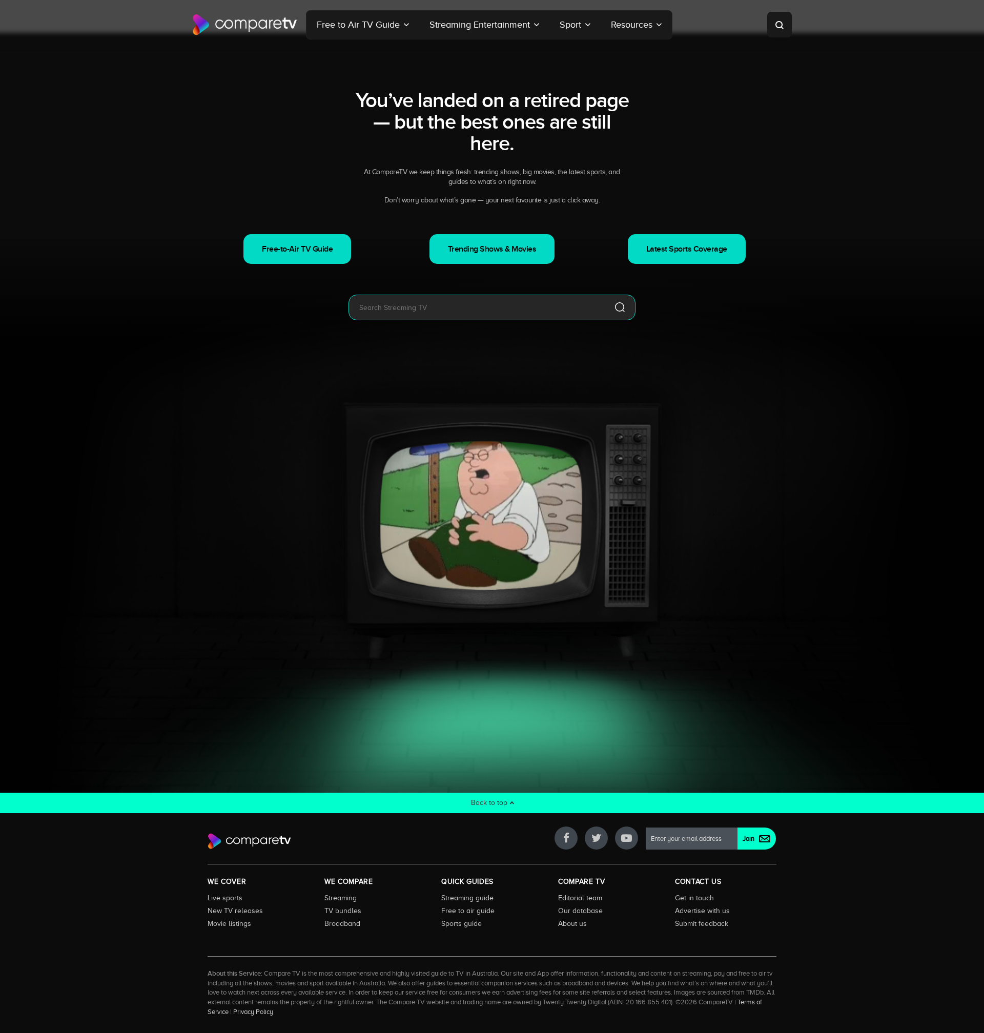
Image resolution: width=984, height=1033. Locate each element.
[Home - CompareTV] (245, 24)
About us (572, 923)
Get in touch (694, 898)
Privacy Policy (253, 1012)
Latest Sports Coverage (686, 249)
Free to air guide (468, 910)
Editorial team (580, 898)
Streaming (340, 898)
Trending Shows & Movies (492, 249)
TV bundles (342, 910)
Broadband (342, 923)
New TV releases (235, 910)
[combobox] (476, 307)
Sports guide (461, 923)
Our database (580, 910)
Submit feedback (701, 923)
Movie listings (229, 923)
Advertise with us (702, 910)
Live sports (225, 898)
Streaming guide (467, 898)
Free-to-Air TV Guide (297, 249)
